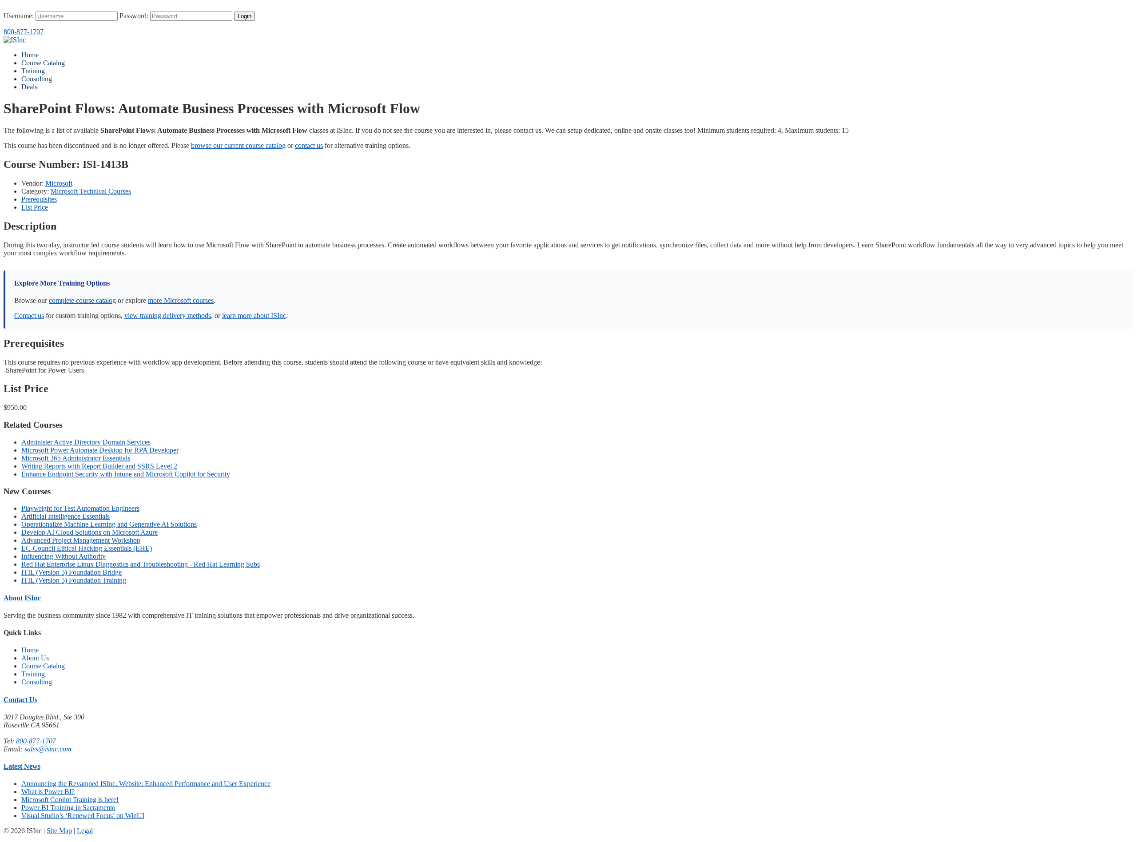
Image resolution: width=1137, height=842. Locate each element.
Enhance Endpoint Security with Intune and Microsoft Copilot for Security (125, 474)
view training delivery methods (167, 315)
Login (244, 16)
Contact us (29, 315)
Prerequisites (39, 199)
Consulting (36, 79)
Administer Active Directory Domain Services (86, 442)
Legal (85, 830)
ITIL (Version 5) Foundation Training (73, 580)
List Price (34, 207)
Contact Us (20, 699)
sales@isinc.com (48, 749)
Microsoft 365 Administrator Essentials (75, 458)
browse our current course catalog (238, 145)
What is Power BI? (48, 791)
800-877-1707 (24, 32)
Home (30, 55)
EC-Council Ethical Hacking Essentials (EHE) (86, 548)
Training (33, 71)
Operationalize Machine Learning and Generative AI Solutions (109, 524)
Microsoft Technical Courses (91, 191)
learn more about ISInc (254, 315)
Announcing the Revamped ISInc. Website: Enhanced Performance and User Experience (145, 783)
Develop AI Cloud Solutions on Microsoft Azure (89, 532)
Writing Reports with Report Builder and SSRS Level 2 (99, 466)
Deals (29, 87)
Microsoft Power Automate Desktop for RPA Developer (100, 450)
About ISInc (22, 598)
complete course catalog (82, 300)
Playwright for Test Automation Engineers (80, 508)
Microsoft (58, 183)
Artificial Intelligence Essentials (65, 516)
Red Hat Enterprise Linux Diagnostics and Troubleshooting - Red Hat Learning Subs (140, 564)
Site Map (59, 830)
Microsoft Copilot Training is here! (70, 799)
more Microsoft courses (181, 300)
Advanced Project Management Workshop (80, 540)
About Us (35, 658)
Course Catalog (43, 63)
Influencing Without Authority (63, 556)
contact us (309, 145)
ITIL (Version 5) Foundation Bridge (71, 572)
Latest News (22, 766)
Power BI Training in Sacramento (68, 807)
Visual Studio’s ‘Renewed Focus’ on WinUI (82, 815)
